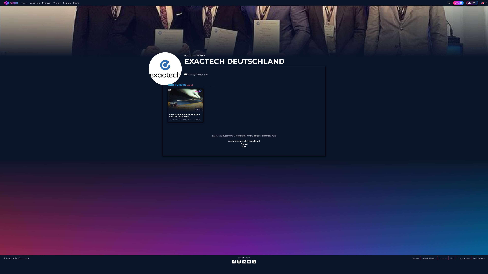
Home (24, 3)
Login (458, 3)
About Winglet (429, 258)
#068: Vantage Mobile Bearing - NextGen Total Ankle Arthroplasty (184, 115)
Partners (67, 3)
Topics (56, 3)
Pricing (76, 3)
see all (190, 85)
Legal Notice (463, 258)
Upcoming (35, 3)
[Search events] (449, 3)
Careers (443, 258)
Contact (415, 258)
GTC (452, 258)
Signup (472, 3)
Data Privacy (478, 258)
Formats (46, 3)
